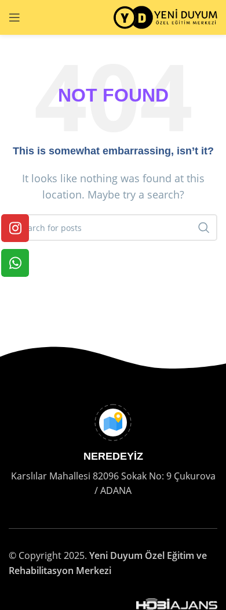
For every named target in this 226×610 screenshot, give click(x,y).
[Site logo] (165, 16)
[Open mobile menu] (14, 17)
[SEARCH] (204, 227)
